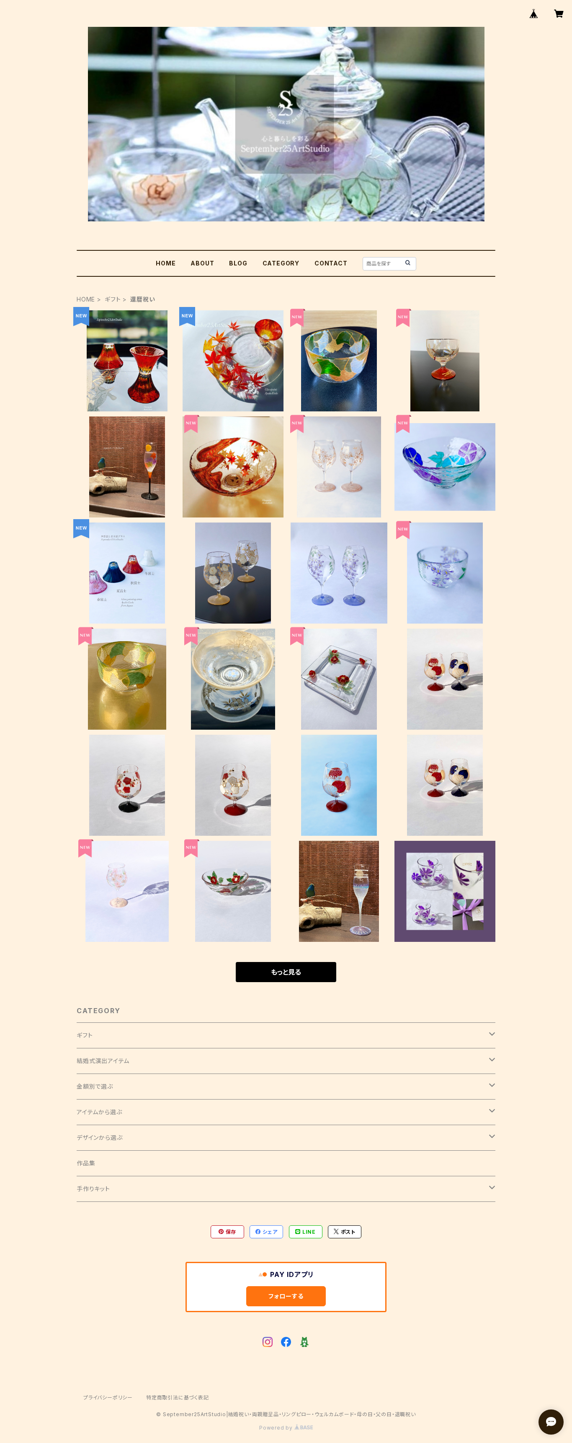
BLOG (238, 263)
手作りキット (93, 1188)
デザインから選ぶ (99, 1137)
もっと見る (286, 972)
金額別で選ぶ (95, 1086)
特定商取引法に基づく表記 (177, 1397)
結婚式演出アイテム (103, 1060)
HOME (165, 263)
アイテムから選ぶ (99, 1111)
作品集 (86, 1163)
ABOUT (202, 263)
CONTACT (331, 263)
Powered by (276, 1428)
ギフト (113, 299)
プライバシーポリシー (108, 1397)
